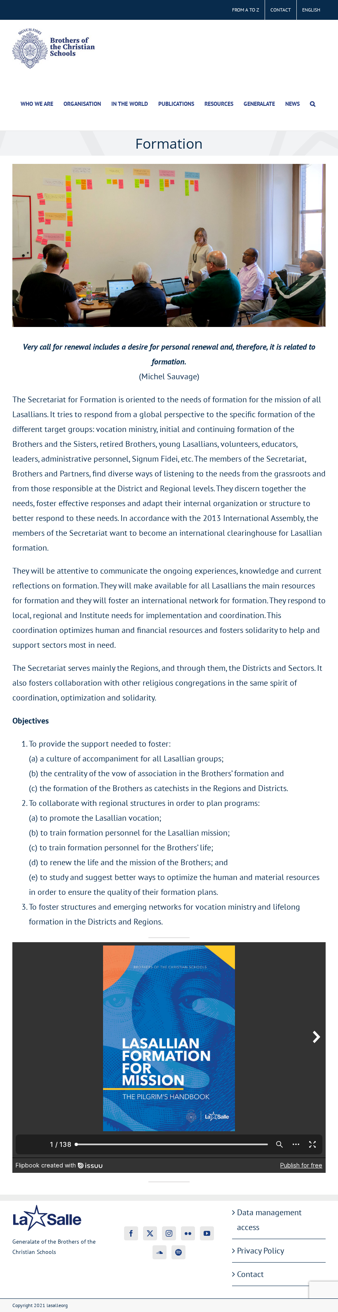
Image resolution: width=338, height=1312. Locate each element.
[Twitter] (150, 1233)
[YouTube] (207, 1233)
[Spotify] (178, 1252)
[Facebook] (131, 1233)
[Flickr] (188, 1233)
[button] (312, 104)
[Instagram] (169, 1233)
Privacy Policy (260, 1250)
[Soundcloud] (160, 1252)
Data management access (269, 1220)
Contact (250, 1274)
